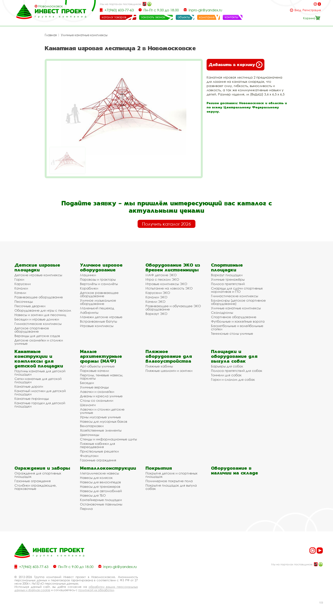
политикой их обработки (96, 590)
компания (206, 17)
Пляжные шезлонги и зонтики (168, 370)
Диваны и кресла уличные (101, 396)
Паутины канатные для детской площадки (39, 372)
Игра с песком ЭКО (162, 279)
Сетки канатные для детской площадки (37, 380)
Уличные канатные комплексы (84, 35)
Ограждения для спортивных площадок (37, 475)
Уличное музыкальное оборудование (98, 302)
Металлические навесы (99, 473)
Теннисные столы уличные (232, 333)
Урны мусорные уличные (100, 417)
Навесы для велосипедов (100, 482)
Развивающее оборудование (38, 297)
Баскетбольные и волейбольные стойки (237, 327)
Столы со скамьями (96, 400)
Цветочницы (89, 434)
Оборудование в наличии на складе (234, 470)
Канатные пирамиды (31, 398)
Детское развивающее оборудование (99, 294)
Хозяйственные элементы (100, 430)
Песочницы (23, 301)
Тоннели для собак (226, 375)
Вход (297, 10)
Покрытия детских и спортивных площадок (171, 475)
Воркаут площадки (226, 275)
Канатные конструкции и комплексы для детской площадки (38, 358)
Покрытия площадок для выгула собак (171, 487)
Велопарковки (91, 425)
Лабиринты (89, 312)
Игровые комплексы (96, 325)
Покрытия (158, 468)
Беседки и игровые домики (36, 319)
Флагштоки (89, 455)
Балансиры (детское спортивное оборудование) (238, 302)
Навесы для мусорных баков (103, 421)
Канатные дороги (28, 386)
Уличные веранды (94, 387)
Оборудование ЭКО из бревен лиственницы (172, 267)
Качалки (21, 288)
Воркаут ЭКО (156, 313)
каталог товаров (114, 17)
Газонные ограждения (98, 460)
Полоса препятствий (228, 283)
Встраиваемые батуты (98, 321)
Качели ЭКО (155, 301)
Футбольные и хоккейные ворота (238, 321)
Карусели (22, 283)
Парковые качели (94, 370)
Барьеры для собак (227, 366)
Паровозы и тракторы (98, 279)
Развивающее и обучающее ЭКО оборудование (173, 307)
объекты (184, 17)
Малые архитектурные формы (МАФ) (101, 356)
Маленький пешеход (97, 308)
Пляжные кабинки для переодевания (97, 445)
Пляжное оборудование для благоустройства (168, 356)
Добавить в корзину (232, 64)
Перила (86, 508)
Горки (19, 279)
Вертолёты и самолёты (99, 283)
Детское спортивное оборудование (31, 329)
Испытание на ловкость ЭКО (169, 288)
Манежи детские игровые (101, 317)
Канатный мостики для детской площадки (40, 392)
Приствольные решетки (99, 451)
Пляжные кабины (159, 366)
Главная (51, 35)
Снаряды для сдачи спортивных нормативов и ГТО (237, 290)
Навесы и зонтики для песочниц (40, 314)
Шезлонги (88, 405)
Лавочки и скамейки (97, 391)
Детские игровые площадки (37, 267)
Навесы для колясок (96, 477)
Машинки (88, 275)
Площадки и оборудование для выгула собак (234, 356)
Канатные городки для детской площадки (39, 404)
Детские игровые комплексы (38, 275)
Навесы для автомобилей (101, 491)
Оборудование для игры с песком (42, 310)
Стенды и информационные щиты (108, 439)
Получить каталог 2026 (166, 224)
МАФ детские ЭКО (161, 275)
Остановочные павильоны (101, 504)
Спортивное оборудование (233, 317)
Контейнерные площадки (101, 499)
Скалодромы (222, 312)
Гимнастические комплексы (37, 323)
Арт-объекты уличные (97, 366)
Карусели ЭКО (157, 292)
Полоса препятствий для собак (236, 370)
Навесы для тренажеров (100, 486)
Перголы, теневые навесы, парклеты (101, 376)
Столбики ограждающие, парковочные (35, 487)
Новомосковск (50, 6)
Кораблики (89, 288)
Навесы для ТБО (93, 495)
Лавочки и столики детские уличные (102, 411)
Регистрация (312, 10)
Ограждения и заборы (42, 468)
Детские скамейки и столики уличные (38, 342)
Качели (20, 292)
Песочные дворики (29, 306)
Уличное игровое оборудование (101, 267)
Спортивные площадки (227, 267)
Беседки (87, 382)
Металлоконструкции (108, 468)
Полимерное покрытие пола (169, 481)
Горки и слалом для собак (233, 379)
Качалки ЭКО (156, 297)
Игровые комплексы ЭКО (166, 283)
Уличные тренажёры (228, 279)
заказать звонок (153, 17)
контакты (231, 17)
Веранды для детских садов (37, 335)
